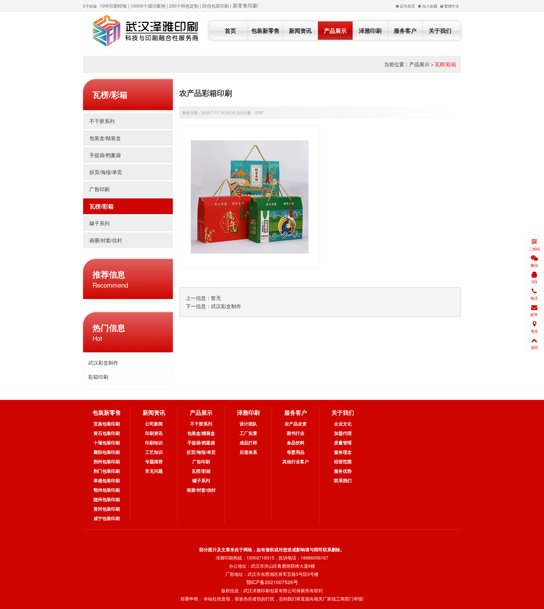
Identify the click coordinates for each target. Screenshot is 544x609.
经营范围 (343, 461)
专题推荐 (154, 461)
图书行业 (295, 433)
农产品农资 (296, 423)
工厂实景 (248, 433)
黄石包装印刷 (107, 433)
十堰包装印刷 (107, 442)
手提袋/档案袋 (105, 155)
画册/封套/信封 (105, 240)
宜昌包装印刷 (107, 423)
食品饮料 (295, 442)
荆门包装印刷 (107, 471)
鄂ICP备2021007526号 (272, 582)
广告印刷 (99, 189)
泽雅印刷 (370, 30)
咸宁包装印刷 (107, 518)
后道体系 (248, 452)
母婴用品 (295, 452)
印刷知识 (154, 442)
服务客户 (405, 30)
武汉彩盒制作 (103, 362)
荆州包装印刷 (107, 461)
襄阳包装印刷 (107, 452)
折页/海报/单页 (105, 172)
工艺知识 (154, 452)
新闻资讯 (300, 30)
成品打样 (248, 442)
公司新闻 (154, 423)
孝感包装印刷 (107, 480)
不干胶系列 (102, 121)
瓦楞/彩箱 (445, 64)
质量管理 (343, 442)
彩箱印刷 (98, 376)
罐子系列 (99, 223)
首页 (230, 30)
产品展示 (335, 30)
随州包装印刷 (107, 499)
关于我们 (440, 30)
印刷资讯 (154, 433)
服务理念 (343, 452)
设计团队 (248, 423)
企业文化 (343, 423)
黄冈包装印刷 (107, 509)
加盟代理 (343, 433)
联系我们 (343, 480)
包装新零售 (265, 30)
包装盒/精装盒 (105, 138)
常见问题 (154, 471)
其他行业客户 (295, 461)
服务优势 (343, 471)
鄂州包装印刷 (107, 490)
